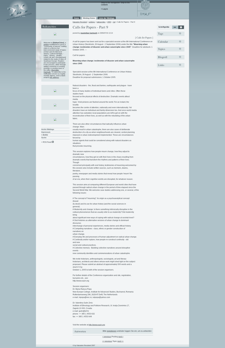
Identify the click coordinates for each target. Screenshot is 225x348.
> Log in (104, 9)
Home (76, 18)
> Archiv (44, 135)
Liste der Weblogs (106, 18)
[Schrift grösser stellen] (181, 28)
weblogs (92, 22)
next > (120, 337)
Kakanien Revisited (80, 22)
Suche (43, 137)
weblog (46, 44)
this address (54, 77)
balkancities (101, 22)
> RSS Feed (46, 142)
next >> (120, 341)
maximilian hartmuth (89, 33)
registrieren (111, 331)
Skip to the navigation (110, 3)
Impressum (45, 132)
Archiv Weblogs (47, 129)
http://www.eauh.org (97, 325)
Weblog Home (89, 18)
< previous (106, 337)
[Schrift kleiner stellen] (175, 28)
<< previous (107, 341)
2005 (109, 22)
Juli (114, 22)
